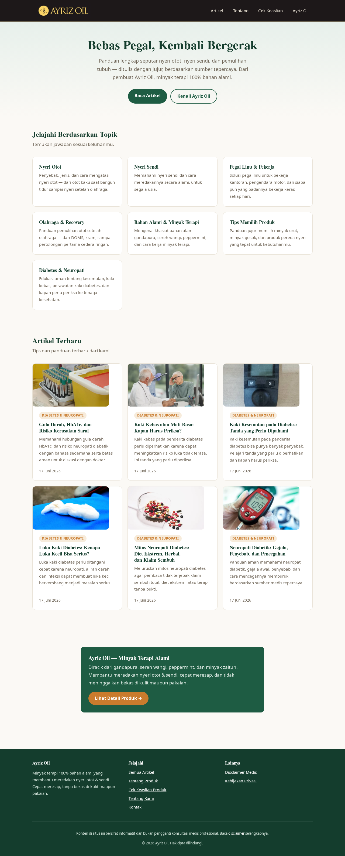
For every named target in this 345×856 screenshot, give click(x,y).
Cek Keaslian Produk (147, 789)
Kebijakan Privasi (241, 780)
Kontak (135, 807)
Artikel (217, 10)
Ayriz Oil (301, 10)
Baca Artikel (147, 95)
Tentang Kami (141, 798)
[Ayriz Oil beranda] (63, 10)
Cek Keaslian (270, 10)
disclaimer (236, 833)
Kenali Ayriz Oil (193, 96)
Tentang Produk (143, 780)
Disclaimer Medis (241, 772)
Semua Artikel (141, 772)
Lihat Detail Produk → (118, 698)
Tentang (241, 10)
